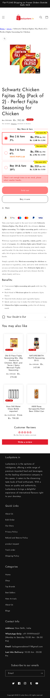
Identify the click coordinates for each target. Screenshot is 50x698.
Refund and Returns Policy (16, 537)
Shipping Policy (12, 556)
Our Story (9, 525)
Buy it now (25, 199)
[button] (3, 17)
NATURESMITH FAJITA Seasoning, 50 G (36, 358)
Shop (7, 580)
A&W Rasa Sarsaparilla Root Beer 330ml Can (37, 408)
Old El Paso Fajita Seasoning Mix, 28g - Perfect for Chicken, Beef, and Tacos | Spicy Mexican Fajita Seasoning (13, 363)
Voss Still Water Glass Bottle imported (13, 408)
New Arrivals (11, 598)
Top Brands (10, 586)
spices (9, 28)
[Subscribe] (42, 673)
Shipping (14, 124)
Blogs (7, 610)
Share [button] (7, 208)
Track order (10, 550)
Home (2, 28)
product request (12, 544)
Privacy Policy (11, 531)
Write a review (25, 441)
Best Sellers (10, 592)
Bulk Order (10, 519)
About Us (9, 513)
